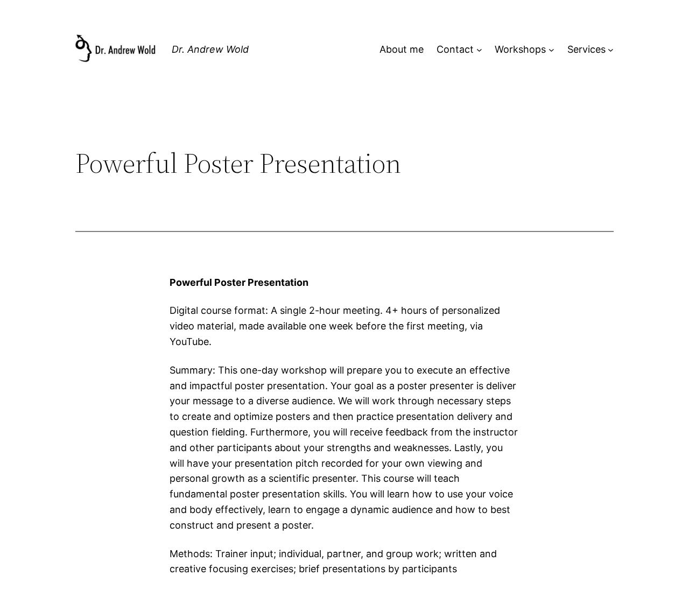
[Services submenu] (611, 50)
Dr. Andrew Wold (210, 49)
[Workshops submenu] (551, 50)
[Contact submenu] (479, 50)
